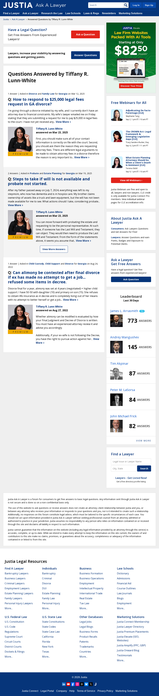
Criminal (47, 578)
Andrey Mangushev (124, 337)
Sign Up (149, 5)
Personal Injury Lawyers (19, 603)
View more (143, 440)
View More (63, 122)
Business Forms (89, 631)
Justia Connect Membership (133, 621)
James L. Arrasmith (124, 311)
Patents (84, 641)
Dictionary (123, 573)
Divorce (33, 93)
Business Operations (92, 578)
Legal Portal (47, 691)
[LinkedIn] (64, 684)
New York (47, 646)
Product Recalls (88, 636)
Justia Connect (30, 691)
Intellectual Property (91, 588)
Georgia (63, 93)
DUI (44, 588)
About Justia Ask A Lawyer (126, 220)
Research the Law (51, 13)
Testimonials (124, 655)
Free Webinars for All (128, 102)
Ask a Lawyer (31, 13)
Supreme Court (14, 636)
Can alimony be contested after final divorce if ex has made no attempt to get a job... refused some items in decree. (54, 277)
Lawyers (115, 237)
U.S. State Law (52, 617)
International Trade (91, 593)
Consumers (117, 228)
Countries (85, 651)
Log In (136, 5)
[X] (91, 684)
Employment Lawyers (17, 588)
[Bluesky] (86, 684)
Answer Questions (85, 55)
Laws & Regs (91, 13)
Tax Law (84, 603)
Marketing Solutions (130, 13)
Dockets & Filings (15, 651)
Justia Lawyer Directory (130, 626)
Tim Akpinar (119, 363)
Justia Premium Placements (133, 631)
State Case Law (51, 631)
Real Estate (86, 598)
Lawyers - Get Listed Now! (131, 478)
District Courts (13, 646)
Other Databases (91, 617)
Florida (46, 641)
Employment (87, 583)
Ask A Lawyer (18, 19)
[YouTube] (68, 684)
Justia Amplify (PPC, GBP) (131, 645)
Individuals (49, 568)
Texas (45, 651)
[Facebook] (73, 684)
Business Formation (91, 573)
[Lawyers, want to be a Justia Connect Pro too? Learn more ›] (141, 311)
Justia (6, 19)
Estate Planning (53, 173)
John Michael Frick (123, 416)
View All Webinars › (131, 180)
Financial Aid (124, 583)
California (47, 636)
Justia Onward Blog (128, 650)
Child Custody (36, 263)
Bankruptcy (49, 573)
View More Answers (53, 249)
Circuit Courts (13, 641)
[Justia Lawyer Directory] (95, 684)
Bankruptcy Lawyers (16, 573)
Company (61, 691)
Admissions (123, 578)
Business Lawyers (15, 578)
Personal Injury (51, 603)
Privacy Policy (105, 691)
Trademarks (87, 646)
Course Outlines (126, 588)
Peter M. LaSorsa (122, 390)
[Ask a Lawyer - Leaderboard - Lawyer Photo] (116, 321)
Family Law (48, 93)
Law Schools (73, 13)
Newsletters (109, 13)
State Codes (49, 626)
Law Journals (124, 593)
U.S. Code (10, 626)
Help (72, 691)
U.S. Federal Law (16, 617)
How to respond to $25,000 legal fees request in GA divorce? (46, 102)
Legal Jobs (86, 621)
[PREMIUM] (20, 139)
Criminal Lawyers (15, 583)
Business (85, 568)
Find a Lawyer (11, 13)
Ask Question (131, 279)
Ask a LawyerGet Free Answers (126, 261)
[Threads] (82, 684)
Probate (34, 173)
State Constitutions (53, 621)
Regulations (12, 631)
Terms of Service (86, 691)
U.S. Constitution (14, 621)
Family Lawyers (13, 598)
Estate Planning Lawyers (19, 593)
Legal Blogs (86, 626)
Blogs (120, 598)
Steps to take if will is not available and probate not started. (49, 181)
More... (8, 608)
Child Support (52, 263)
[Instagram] (77, 684)
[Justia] (18, 5)
